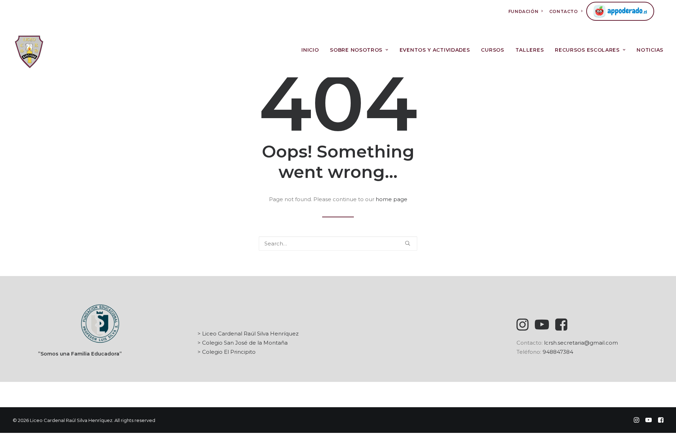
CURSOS (492, 50)
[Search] (338, 243)
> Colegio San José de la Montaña (243, 342)
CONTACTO (563, 11)
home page (391, 199)
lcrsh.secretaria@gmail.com (581, 342)
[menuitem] (525, 11)
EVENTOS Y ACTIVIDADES (435, 50)
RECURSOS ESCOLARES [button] (587, 50)
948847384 (558, 351)
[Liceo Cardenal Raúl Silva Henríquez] (29, 50)
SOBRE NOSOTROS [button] (356, 50)
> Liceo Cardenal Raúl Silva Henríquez (248, 333)
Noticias (650, 50)
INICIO (310, 50)
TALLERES (529, 50)
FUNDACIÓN (523, 11)
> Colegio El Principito (227, 351)
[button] (407, 243)
